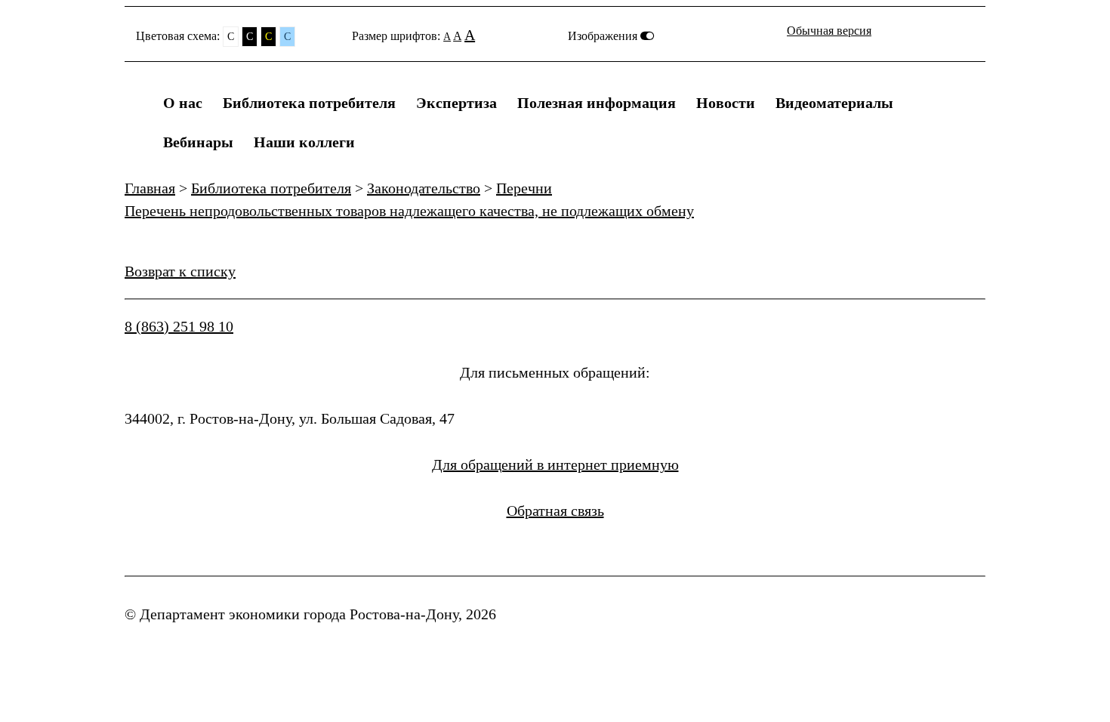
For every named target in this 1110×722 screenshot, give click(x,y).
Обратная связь (555, 510)
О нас (182, 102)
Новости (725, 102)
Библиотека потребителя (309, 102)
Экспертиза (456, 102)
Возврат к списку (180, 271)
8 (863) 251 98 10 (179, 326)
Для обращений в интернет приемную (555, 464)
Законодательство (423, 188)
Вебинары (198, 142)
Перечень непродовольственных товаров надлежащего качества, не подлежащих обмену (409, 210)
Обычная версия (829, 30)
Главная (150, 188)
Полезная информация (596, 102)
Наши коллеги (304, 142)
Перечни (524, 188)
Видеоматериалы (834, 102)
